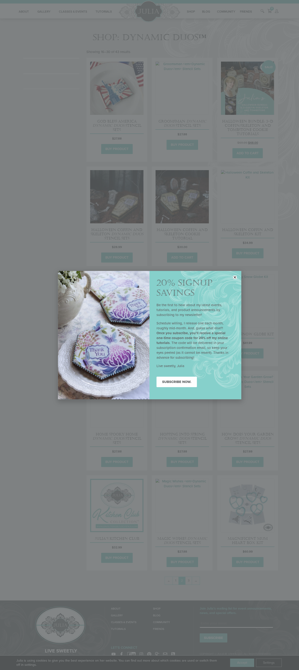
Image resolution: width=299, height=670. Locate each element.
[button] (235, 277)
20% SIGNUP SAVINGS (184, 288)
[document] (149, 335)
